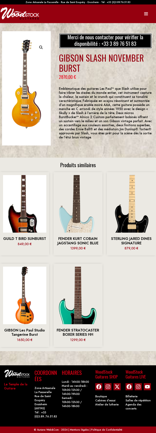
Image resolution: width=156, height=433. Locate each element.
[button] (41, 47)
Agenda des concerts (133, 406)
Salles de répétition (138, 400)
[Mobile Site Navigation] (146, 14)
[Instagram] (108, 386)
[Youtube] (147, 386)
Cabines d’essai (105, 400)
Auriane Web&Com (48, 430)
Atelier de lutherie (107, 404)
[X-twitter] (117, 386)
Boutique (101, 396)
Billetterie (132, 396)
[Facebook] (98, 386)
